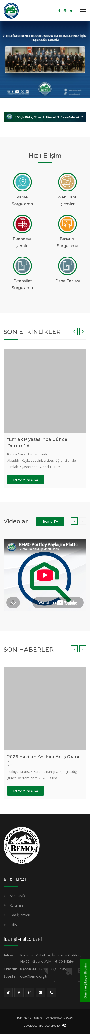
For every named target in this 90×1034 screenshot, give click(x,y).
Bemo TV (50, 521)
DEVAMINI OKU (25, 479)
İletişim (15, 924)
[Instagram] (65, 10)
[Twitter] (71, 10)
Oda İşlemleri (20, 915)
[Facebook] (59, 10)
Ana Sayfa (17, 895)
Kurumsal (17, 905)
